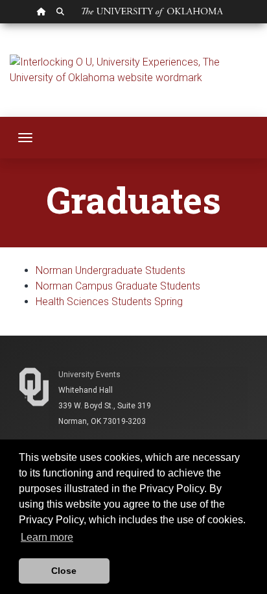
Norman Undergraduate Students (110, 270)
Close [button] (63, 570)
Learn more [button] (47, 537)
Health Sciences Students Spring (109, 301)
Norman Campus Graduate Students (118, 286)
